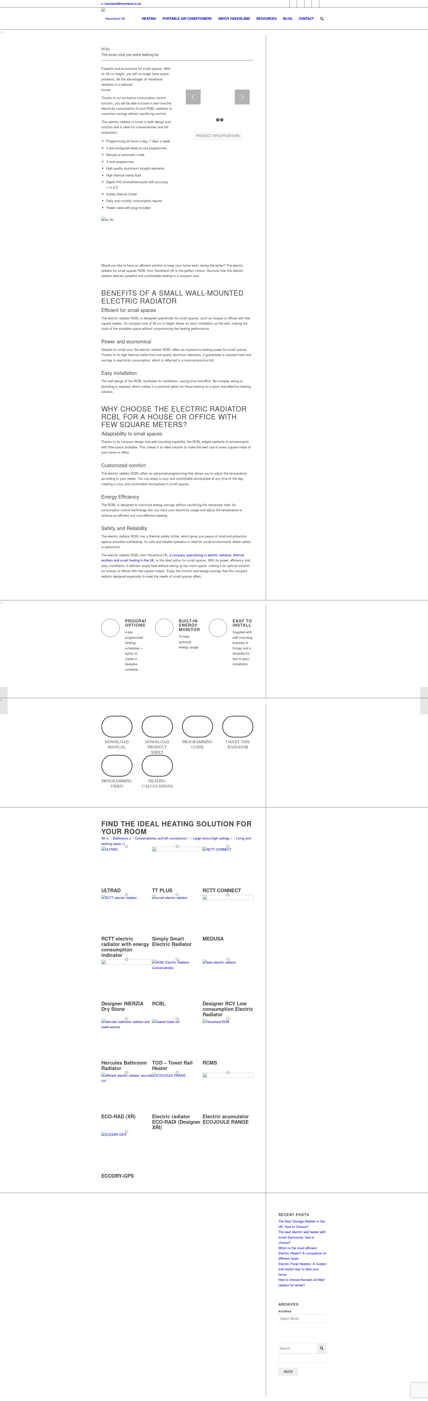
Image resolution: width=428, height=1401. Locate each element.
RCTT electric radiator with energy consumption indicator (125, 946)
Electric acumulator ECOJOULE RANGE (226, 1119)
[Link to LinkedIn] (308, 3)
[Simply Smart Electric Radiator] (177, 897)
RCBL (158, 1003)
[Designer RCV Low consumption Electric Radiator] (228, 962)
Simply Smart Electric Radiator (172, 941)
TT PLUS (162, 890)
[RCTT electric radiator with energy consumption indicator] (126, 897)
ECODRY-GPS (117, 1175)
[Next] (242, 97)
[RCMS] (228, 1021)
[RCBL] (177, 967)
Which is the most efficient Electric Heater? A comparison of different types (302, 1253)
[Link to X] (285, 3)
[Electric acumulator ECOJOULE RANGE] (228, 1076)
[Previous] (193, 97)
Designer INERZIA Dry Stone (122, 1006)
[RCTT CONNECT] (228, 849)
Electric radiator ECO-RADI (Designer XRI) (176, 1122)
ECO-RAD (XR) (118, 1116)
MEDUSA (213, 938)
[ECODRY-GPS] (126, 1134)
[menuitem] (149, 18)
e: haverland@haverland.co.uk (121, 3)
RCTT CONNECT (222, 890)
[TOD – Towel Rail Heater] (177, 1021)
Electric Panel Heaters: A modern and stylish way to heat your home (302, 1269)
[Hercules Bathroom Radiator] (126, 1026)
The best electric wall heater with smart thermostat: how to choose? (301, 1237)
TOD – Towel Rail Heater (172, 1065)
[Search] (322, 18)
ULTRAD (111, 890)
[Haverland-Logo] (113, 18)
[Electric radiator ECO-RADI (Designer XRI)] (177, 1075)
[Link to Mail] (315, 3)
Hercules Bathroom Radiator (124, 1065)
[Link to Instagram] (323, 3)
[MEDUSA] (228, 898)
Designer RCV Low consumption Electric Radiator (228, 1009)
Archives (284, 1311)
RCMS (210, 1062)
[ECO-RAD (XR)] (126, 1080)
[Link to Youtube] (300, 3)
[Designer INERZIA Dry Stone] (126, 963)
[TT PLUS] (177, 850)
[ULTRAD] (126, 849)
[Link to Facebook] (293, 3)
